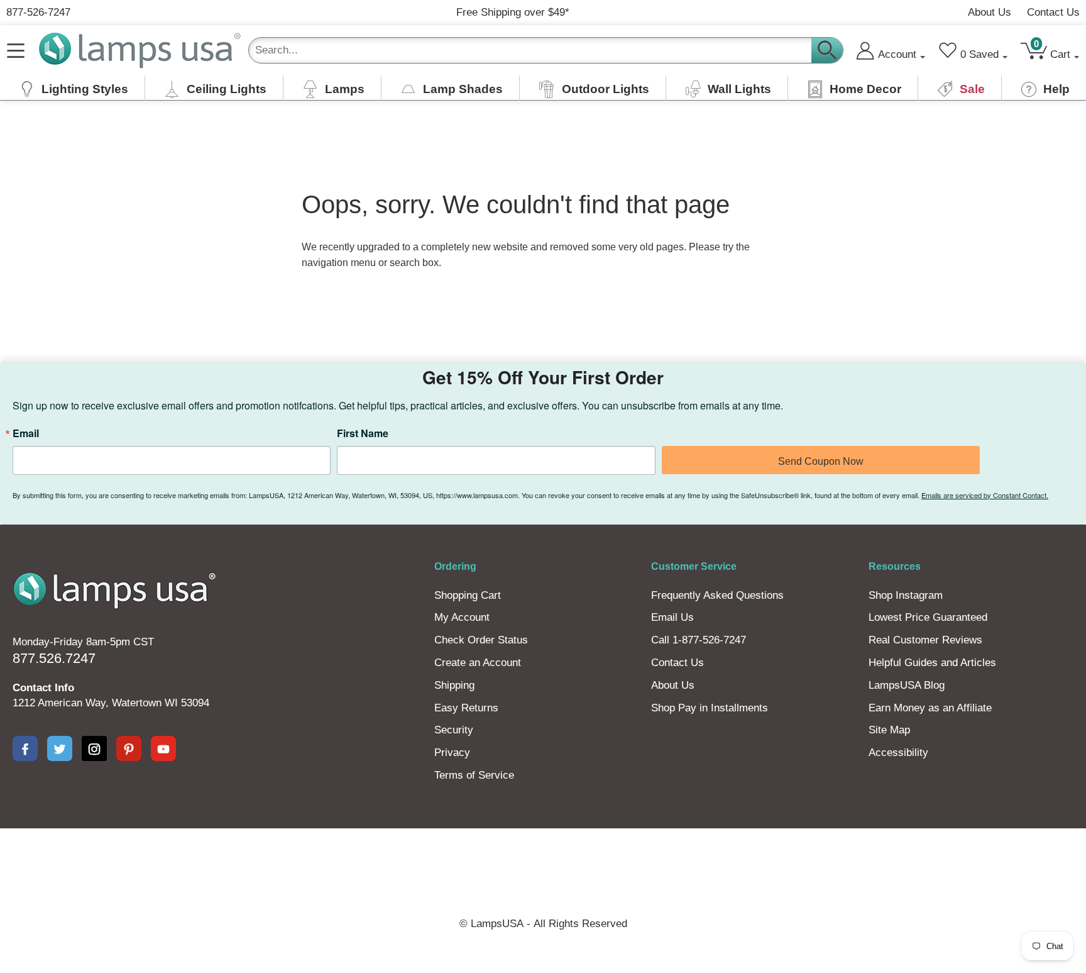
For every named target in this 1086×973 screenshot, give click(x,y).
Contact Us (1053, 12)
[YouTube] (163, 748)
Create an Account (477, 663)
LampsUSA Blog (907, 685)
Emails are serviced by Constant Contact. (984, 495)
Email (26, 433)
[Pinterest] (128, 748)
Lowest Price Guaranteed (928, 617)
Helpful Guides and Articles (932, 663)
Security (453, 730)
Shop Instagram (906, 595)
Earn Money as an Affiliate (930, 708)
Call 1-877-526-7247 (698, 640)
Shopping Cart (467, 595)
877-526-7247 (38, 12)
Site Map (889, 730)
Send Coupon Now (821, 461)
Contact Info (43, 688)
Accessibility (898, 753)
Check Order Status (481, 640)
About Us (989, 12)
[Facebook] (25, 748)
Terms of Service (474, 775)
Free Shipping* (512, 12)
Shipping (454, 685)
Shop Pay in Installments (709, 708)
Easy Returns (466, 708)
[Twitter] (59, 748)
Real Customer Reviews (925, 640)
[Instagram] (94, 748)
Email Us (672, 617)
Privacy (452, 753)
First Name (362, 433)
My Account (462, 617)
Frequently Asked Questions (717, 595)
